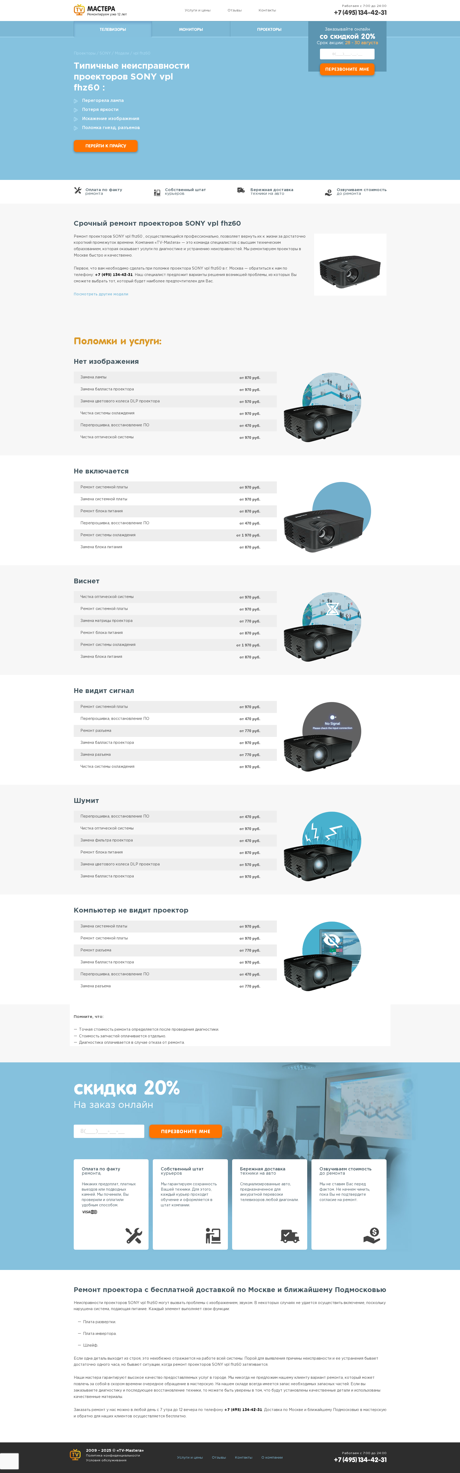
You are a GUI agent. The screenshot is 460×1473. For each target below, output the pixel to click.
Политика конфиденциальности (113, 1455)
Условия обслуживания (106, 1460)
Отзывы (235, 10)
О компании (272, 1457)
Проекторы (269, 29)
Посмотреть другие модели (101, 294)
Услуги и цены (198, 10)
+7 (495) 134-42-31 (360, 12)
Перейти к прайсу (105, 145)
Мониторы (191, 29)
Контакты (267, 10)
